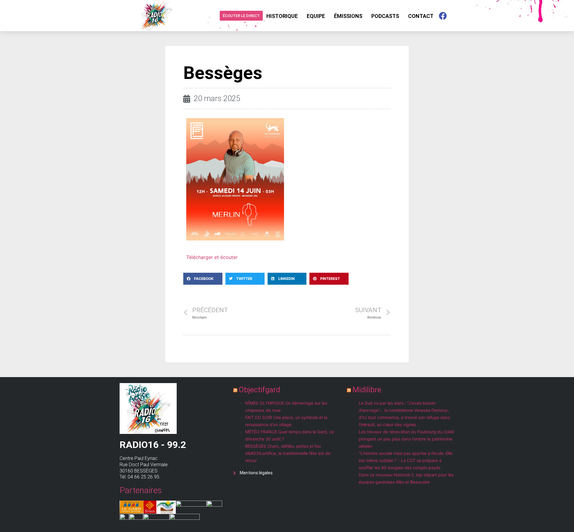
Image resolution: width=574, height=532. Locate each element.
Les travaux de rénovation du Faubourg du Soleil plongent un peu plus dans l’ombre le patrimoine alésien (406, 439)
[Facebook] (442, 15)
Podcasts (385, 16)
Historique (282, 16)
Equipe (316, 16)
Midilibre (366, 389)
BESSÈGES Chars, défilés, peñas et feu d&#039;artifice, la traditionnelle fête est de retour (287, 453)
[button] (202, 279)
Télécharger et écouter (212, 257)
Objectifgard (259, 389)
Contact (420, 16)
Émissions (348, 16)
